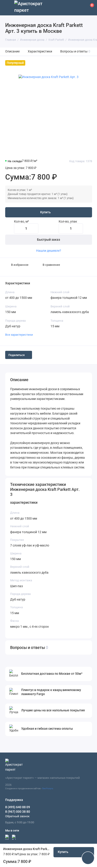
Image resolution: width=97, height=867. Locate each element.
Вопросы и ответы (75, 51)
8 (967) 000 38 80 (17, 811)
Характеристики (40, 51)
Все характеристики (19, 334)
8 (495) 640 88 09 (17, 807)
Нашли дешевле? (48, 250)
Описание (12, 51)
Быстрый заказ (48, 240)
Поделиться (16, 355)
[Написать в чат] (88, 858)
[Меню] (7, 7)
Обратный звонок (17, 816)
